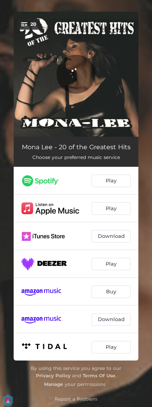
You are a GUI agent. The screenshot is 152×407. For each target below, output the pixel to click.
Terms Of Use (99, 375)
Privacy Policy (53, 375)
